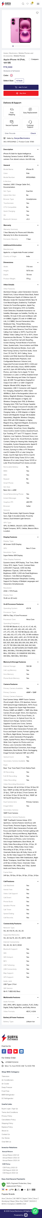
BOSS (4, 1204)
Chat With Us (6, 1142)
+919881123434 (11, 1062)
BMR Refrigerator (8, 1095)
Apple (25, 1198)
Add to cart (23, 87)
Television (5, 1076)
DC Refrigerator (7, 1098)
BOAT (27, 1201)
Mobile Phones (19, 56)
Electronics (13, 53)
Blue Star (19, 1201)
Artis (30, 1198)
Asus (35, 1198)
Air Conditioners (7, 1080)
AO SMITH (17, 1198)
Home (5, 53)
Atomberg (5, 1201)
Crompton (11, 1204)
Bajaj (13, 1201)
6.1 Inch (19, 81)
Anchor (9, 1198)
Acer (3, 1198)
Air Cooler (5, 1084)
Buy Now (23, 93)
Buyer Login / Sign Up (10, 1109)
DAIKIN (19, 1204)
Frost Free (5, 1091)
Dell (24, 1204)
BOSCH (33, 1201)
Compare (35, 59)
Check (33, 133)
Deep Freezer (7, 1087)
